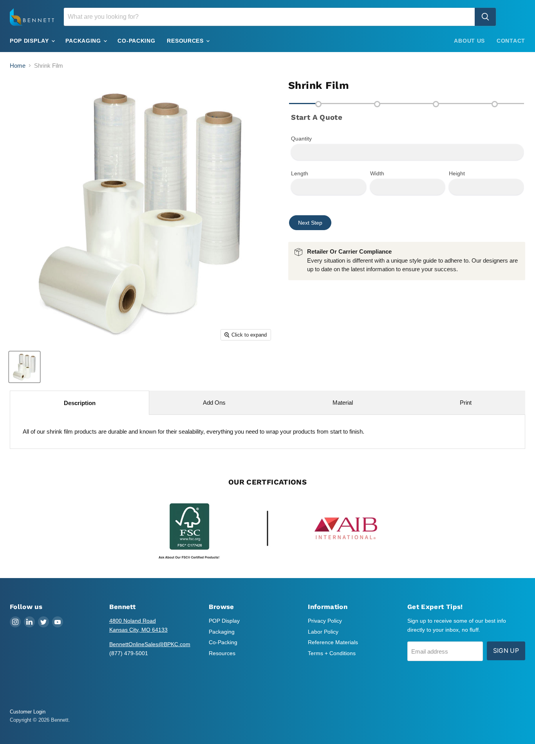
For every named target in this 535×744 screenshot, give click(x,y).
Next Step (310, 223)
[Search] (485, 17)
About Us (469, 41)
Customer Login (27, 712)
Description (80, 403)
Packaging (84, 41)
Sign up (506, 650)
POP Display (30, 41)
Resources (186, 41)
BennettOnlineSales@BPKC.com (149, 644)
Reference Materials (333, 642)
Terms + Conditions (332, 653)
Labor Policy (323, 632)
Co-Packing (136, 41)
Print (466, 402)
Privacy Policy (325, 621)
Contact (511, 41)
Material (343, 402)
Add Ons (214, 402)
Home (17, 65)
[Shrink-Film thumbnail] (24, 366)
